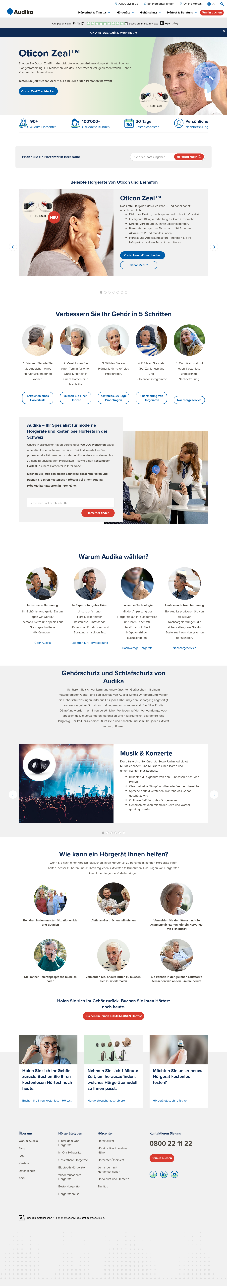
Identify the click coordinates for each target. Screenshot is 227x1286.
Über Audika (42, 643)
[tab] (94, 12)
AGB (22, 1178)
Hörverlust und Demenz (113, 1179)
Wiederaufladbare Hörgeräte (69, 1177)
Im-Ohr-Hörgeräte (69, 1152)
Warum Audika (28, 1141)
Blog (22, 1148)
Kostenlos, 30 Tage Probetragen (114, 398)
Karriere (24, 1163)
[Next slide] (214, 247)
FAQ (21, 1156)
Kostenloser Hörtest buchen (142, 255)
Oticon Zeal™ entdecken (38, 91)
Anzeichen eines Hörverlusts (38, 398)
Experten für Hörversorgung (90, 643)
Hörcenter (105, 1133)
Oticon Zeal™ (138, 265)
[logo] (20, 11)
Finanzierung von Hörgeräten (151, 398)
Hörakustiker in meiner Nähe (112, 1150)
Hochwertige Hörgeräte (137, 648)
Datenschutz (27, 1171)
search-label (222, 4)
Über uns (26, 1133)
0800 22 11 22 (171, 1143)
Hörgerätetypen (70, 1133)
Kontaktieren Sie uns (165, 1133)
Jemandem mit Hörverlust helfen (109, 1169)
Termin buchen (212, 12)
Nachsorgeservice (189, 400)
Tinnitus (103, 1186)
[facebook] (153, 1175)
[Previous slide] (13, 247)
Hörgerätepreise (68, 1194)
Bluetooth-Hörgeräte (71, 1167)
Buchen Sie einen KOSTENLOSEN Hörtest (113, 1016)
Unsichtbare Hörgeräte (73, 1160)
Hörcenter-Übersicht (111, 1160)
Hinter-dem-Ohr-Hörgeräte (69, 1143)
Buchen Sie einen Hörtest (75, 398)
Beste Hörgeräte (69, 1186)
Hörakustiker (106, 1141)
